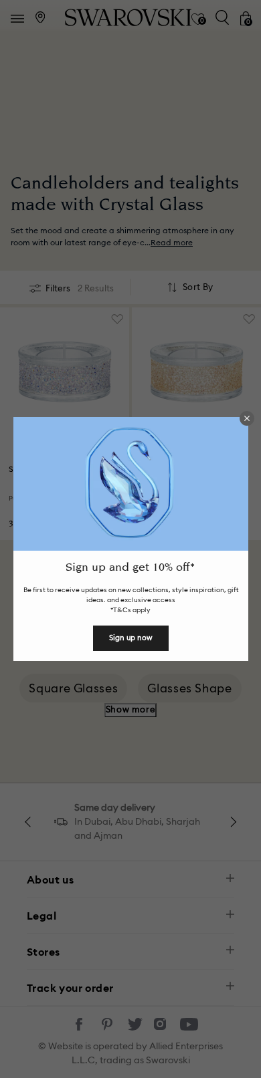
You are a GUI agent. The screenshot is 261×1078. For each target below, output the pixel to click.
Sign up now (131, 637)
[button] (247, 418)
